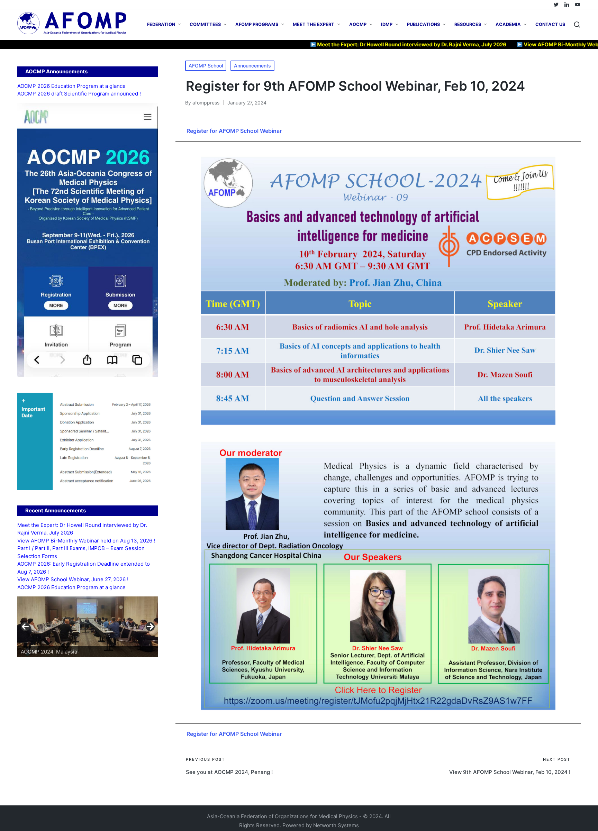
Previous (25, 626)
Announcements (252, 66)
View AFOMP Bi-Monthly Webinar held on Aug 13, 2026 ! (86, 540)
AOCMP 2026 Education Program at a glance (71, 86)
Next (150, 626)
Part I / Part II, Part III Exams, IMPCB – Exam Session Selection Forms (81, 552)
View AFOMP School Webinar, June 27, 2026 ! (72, 579)
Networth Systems (336, 825)
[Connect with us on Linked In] (567, 4)
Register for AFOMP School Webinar (234, 130)
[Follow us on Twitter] (556, 4)
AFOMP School (206, 66)
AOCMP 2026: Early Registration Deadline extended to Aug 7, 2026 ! (83, 567)
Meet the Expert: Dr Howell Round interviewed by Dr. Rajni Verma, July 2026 (374, 44)
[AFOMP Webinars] (577, 4)
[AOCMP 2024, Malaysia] (87, 626)
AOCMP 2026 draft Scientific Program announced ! (79, 93)
